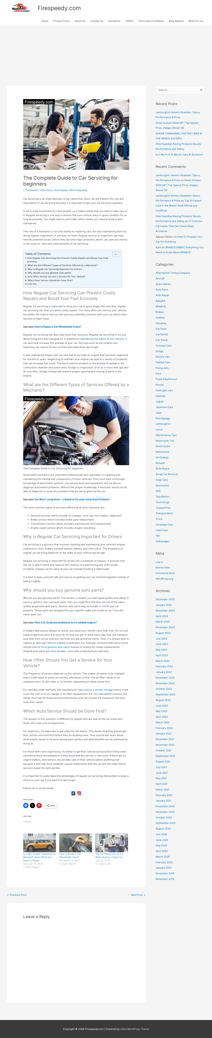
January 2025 (164, 604)
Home (44, 21)
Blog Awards (176, 21)
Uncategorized (164, 524)
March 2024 (163, 621)
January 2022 (164, 733)
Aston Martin (163, 284)
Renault (160, 463)
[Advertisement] (106, 51)
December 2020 (165, 806)
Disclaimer (114, 21)
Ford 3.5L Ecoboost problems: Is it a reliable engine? (65, 622)
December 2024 (165, 610)
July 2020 (161, 834)
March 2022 (163, 722)
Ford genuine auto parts (55, 647)
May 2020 (161, 845)
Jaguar (160, 401)
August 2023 (163, 632)
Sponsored (162, 485)
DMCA (129, 21)
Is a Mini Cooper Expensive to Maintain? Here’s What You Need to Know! (39, 857)
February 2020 (164, 862)
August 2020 (163, 828)
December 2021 (165, 739)
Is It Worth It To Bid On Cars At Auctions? (179, 154)
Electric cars (163, 356)
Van (158, 535)
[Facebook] (73, 793)
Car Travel (162, 340)
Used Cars (162, 530)
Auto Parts (46, 190)
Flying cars (162, 368)
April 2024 (162, 616)
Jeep (158, 412)
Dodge (159, 351)
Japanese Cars (164, 407)
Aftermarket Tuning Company (173, 272)
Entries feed (163, 567)
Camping (161, 323)
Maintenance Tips (166, 435)
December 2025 (165, 599)
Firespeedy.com (59, 7)
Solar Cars (162, 479)
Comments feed (165, 573)
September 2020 (165, 823)
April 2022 (162, 716)
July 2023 (161, 638)
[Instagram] (79, 793)
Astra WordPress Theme (134, 1029)
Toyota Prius (163, 507)
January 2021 (163, 800)
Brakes (160, 312)
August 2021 (163, 761)
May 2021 (161, 778)
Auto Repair (61, 190)
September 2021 (165, 755)
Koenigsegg (163, 418)
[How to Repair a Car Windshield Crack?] (75, 843)
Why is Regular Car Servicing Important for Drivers (55, 269)
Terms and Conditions (151, 21)
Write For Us (195, 21)
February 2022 (164, 728)
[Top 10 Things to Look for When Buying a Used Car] (111, 843)
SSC (158, 490)
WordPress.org (164, 578)
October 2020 (164, 817)
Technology (162, 502)
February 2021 (164, 795)
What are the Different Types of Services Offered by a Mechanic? (62, 265)
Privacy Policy (61, 21)
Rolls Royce (162, 468)
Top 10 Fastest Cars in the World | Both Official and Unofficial (179, 205)
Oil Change (162, 457)
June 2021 (162, 772)
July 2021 (161, 767)
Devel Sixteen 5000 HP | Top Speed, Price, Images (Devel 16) (178, 185)
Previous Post (16, 894)
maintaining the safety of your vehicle (102, 338)
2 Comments (30, 190)
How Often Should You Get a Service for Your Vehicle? (56, 276)
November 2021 (165, 744)
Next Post (138, 894)
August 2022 (163, 700)
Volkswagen (163, 541)
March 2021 (162, 789)
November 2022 (165, 683)
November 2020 (165, 811)
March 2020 (163, 856)
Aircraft (160, 278)
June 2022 (162, 705)
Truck (159, 518)
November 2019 (165, 879)
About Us (80, 21)
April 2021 (161, 783)
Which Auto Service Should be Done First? (50, 280)
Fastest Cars (163, 362)
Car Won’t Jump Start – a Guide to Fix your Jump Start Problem (71, 499)
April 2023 (162, 655)
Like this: (32, 284)
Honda (159, 384)
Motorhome (162, 451)
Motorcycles (163, 446)
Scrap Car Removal (167, 474)
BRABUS (161, 306)
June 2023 (162, 644)
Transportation (164, 513)
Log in (159, 562)
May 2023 (161, 649)
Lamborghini (163, 423)
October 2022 (164, 688)
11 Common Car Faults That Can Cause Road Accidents (179, 226)
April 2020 (162, 851)
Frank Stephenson (166, 379)
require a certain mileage (98, 689)
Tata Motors (163, 496)
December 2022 (165, 677)
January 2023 (164, 672)
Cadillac (160, 317)
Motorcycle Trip (165, 440)
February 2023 (164, 666)
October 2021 (163, 750)
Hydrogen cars (164, 390)
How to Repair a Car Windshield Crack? (57, 326)
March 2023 (163, 661)
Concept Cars (164, 345)
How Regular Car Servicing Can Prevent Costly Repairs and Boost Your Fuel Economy (67, 260)
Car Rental (162, 334)
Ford (158, 373)
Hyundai (160, 396)
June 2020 (162, 839)
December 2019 (165, 873)
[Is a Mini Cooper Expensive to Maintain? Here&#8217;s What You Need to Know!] (39, 843)
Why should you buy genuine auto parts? (49, 272)
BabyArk (160, 300)
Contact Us (96, 21)
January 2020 (164, 867)
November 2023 (165, 627)
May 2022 (161, 711)
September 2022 (165, 694)
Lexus (159, 429)
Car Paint (161, 328)
